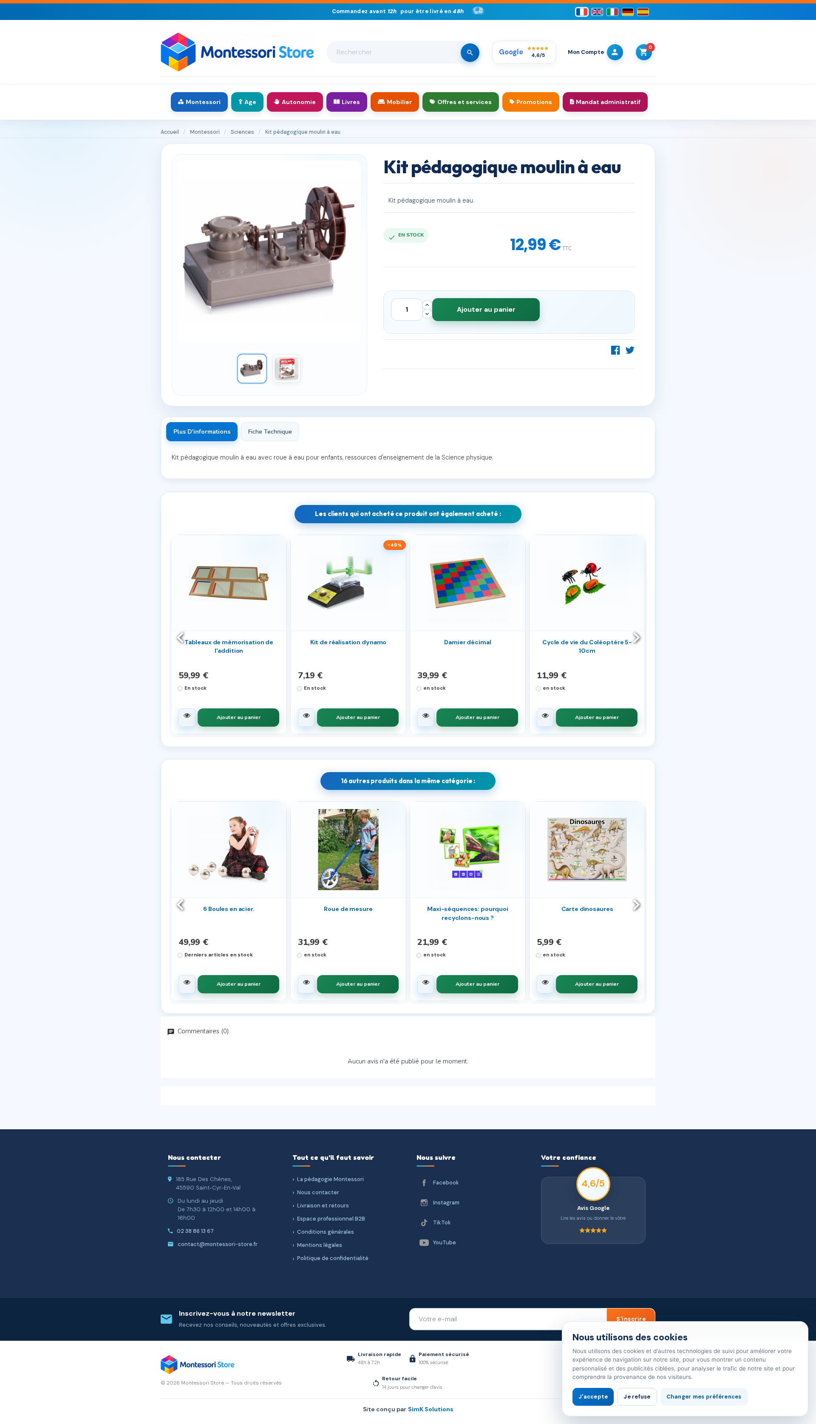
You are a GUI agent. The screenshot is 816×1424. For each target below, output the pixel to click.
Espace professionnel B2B (331, 1218)
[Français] (581, 11)
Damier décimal (467, 642)
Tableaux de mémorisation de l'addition (228, 646)
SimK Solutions (430, 1409)
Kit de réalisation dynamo (348, 642)
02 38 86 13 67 (195, 1231)
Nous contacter (318, 1192)
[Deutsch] (627, 11)
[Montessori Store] (237, 52)
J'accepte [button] (593, 1396)
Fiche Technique (270, 432)
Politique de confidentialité (332, 1258)
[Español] (643, 11)
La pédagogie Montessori (330, 1179)
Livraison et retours (323, 1205)
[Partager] (616, 350)
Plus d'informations (201, 432)
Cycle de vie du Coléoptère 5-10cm (587, 646)
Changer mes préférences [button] (704, 1396)
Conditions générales (325, 1231)
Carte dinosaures (587, 909)
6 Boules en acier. (228, 909)
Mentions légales (319, 1245)
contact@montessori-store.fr (218, 1244)
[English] (597, 11)
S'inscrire (631, 1318)
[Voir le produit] (187, 717)
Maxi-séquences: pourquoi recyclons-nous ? (467, 913)
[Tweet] (630, 350)
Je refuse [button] (636, 1396)
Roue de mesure (348, 909)
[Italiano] (612, 11)
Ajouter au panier (486, 309)
